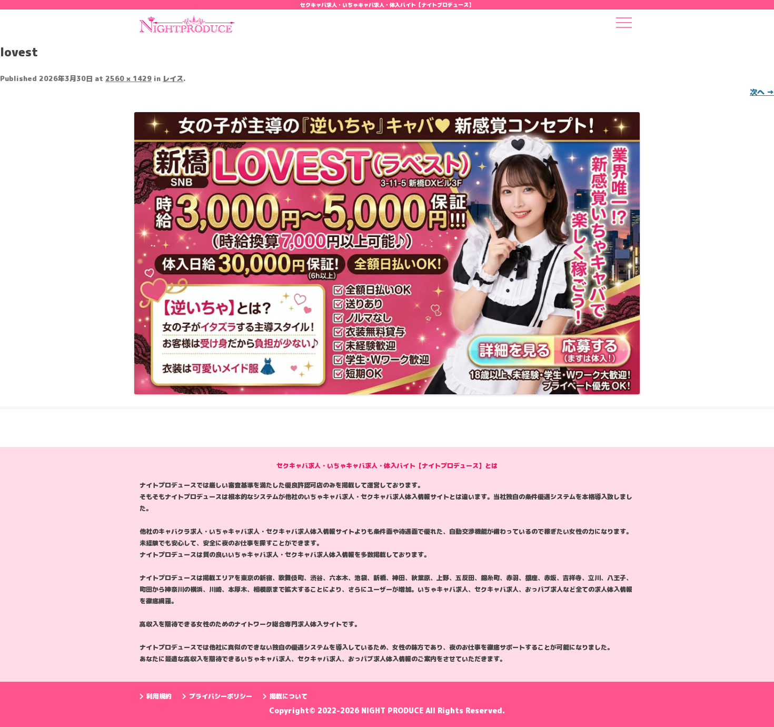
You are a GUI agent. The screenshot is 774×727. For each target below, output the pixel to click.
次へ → (762, 92)
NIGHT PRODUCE (393, 710)
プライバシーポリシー (220, 696)
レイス (173, 78)
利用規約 (159, 696)
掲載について (288, 696)
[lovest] (387, 253)
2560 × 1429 (128, 78)
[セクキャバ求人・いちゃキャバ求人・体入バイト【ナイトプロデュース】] (187, 27)
